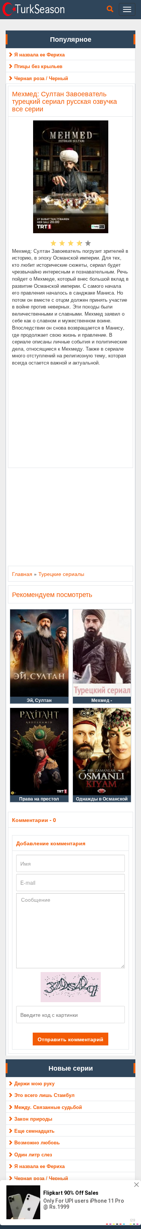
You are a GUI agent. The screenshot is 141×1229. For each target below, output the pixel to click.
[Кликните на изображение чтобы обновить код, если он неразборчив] (71, 986)
